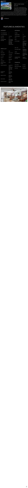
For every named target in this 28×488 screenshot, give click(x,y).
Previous (2, 100)
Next (4, 100)
